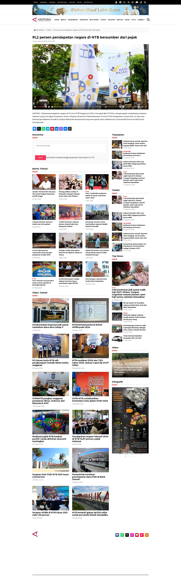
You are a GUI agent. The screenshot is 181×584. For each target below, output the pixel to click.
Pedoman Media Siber (130, 564)
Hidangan (84, 20)
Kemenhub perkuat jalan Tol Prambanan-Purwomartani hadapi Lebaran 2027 (134, 246)
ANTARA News (62, 2)
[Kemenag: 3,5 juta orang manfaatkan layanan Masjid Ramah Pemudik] (97, 212)
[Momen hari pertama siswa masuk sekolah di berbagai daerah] (44, 269)
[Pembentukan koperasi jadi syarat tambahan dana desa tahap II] (50, 310)
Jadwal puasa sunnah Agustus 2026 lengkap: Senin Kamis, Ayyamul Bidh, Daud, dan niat (135, 143)
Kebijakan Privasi (128, 553)
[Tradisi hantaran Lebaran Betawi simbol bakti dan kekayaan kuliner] (70, 212)
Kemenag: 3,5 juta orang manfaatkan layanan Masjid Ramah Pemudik (96, 224)
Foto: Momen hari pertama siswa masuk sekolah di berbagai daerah (43, 283)
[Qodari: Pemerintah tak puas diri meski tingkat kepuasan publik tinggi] (44, 182)
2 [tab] (127, 379)
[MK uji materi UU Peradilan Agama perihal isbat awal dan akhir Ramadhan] (117, 306)
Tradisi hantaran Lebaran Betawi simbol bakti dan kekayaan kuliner (69, 224)
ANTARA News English (131, 542)
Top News (52, 2)
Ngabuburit (73, 20)
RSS (123, 568)
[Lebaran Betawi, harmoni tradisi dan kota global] (44, 212)
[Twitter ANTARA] (128, 2)
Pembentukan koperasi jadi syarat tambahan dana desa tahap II (50, 326)
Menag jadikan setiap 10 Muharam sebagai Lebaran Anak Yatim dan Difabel (69, 194)
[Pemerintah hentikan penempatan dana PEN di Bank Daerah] (90, 460)
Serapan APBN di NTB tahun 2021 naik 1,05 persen (50, 513)
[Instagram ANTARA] (133, 2)
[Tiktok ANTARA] (141, 2)
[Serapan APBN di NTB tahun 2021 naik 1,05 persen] (50, 498)
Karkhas (95, 542)
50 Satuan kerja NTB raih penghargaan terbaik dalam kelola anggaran (50, 362)
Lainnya (141, 20)
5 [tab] (137, 379)
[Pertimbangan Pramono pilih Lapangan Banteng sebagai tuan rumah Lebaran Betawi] (117, 329)
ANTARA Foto (88, 2)
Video (49, 30)
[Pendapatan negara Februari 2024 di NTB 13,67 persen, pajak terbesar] (90, 422)
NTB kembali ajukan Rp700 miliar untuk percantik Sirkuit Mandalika (90, 513)
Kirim (41, 157)
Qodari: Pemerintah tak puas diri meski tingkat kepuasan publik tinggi (43, 194)
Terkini (35, 2)
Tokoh (103, 20)
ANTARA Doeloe (98, 557)
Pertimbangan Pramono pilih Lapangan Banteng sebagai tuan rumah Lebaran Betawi (134, 328)
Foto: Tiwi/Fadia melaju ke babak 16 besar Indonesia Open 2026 (95, 195)
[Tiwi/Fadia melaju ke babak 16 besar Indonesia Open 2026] (97, 182)
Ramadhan (40, 30)
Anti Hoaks (96, 546)
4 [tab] (133, 379)
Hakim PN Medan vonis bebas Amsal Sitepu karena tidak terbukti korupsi (97, 252)
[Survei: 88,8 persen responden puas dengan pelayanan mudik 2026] (44, 240)
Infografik (127, 151)
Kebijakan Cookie (129, 557)
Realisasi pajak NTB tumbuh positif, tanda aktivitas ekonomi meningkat (49, 439)
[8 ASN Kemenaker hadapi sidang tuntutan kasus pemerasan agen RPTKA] (70, 269)
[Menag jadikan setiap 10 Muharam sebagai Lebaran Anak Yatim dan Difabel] (70, 182)
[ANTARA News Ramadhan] (43, 534)
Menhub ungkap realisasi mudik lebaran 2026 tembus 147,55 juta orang (134, 317)
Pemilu (79, 2)
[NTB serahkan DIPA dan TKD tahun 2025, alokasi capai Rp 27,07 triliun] (90, 346)
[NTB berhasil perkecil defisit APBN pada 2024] (90, 310)
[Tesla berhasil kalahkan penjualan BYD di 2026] (117, 339)
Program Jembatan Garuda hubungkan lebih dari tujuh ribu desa (128, 370)
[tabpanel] (130, 365)
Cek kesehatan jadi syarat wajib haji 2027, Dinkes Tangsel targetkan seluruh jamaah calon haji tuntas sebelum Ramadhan (134, 178)
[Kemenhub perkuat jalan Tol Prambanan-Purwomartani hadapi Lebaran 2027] (117, 247)
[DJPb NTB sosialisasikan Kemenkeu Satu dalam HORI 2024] (90, 384)
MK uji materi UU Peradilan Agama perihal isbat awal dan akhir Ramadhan (135, 305)
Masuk (124, 546)
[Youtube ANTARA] (137, 2)
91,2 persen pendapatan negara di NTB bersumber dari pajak (77, 30)
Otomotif (72, 2)
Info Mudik (94, 20)
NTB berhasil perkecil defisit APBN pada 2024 (87, 326)
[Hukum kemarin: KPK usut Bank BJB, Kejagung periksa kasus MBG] (117, 165)
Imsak (127, 20)
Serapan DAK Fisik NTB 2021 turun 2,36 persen (50, 475)
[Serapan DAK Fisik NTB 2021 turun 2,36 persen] (50, 460)
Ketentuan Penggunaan (131, 549)
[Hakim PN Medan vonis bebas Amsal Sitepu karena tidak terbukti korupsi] (97, 240)
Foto (133, 20)
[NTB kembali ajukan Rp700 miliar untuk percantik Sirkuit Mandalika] (90, 498)
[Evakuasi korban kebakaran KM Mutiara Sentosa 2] (117, 155)
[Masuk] (116, 2)
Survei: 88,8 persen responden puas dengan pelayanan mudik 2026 (42, 252)
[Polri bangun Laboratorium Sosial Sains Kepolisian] (97, 269)
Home (56, 20)
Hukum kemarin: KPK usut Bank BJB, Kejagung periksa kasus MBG (134, 164)
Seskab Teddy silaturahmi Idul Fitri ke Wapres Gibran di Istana (70, 252)
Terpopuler (43, 2)
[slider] (42, 107)
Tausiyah (111, 20)
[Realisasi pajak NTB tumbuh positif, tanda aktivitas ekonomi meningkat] (50, 422)
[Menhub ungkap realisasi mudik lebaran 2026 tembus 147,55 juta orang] (117, 316)
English (120, 20)
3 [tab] (130, 379)
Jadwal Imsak (67, 568)
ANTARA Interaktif (99, 549)
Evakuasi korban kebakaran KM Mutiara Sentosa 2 (128, 448)
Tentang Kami (127, 560)
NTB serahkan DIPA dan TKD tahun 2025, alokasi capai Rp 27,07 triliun (90, 362)
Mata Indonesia (98, 553)
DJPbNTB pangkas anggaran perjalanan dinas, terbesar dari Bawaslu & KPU (48, 401)
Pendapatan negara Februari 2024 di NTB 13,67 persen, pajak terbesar (90, 439)
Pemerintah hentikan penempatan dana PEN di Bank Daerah (88, 477)
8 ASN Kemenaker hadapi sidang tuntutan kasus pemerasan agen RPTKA (69, 281)
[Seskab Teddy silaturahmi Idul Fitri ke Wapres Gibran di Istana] (70, 240)
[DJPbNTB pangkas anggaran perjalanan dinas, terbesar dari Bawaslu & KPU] (50, 384)
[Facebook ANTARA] (120, 2)
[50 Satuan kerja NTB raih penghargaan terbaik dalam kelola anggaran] (50, 346)
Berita (63, 20)
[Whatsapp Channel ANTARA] (124, 2)
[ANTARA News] (41, 20)
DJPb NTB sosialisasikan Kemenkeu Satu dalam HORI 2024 (90, 399)
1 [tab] (124, 379)
